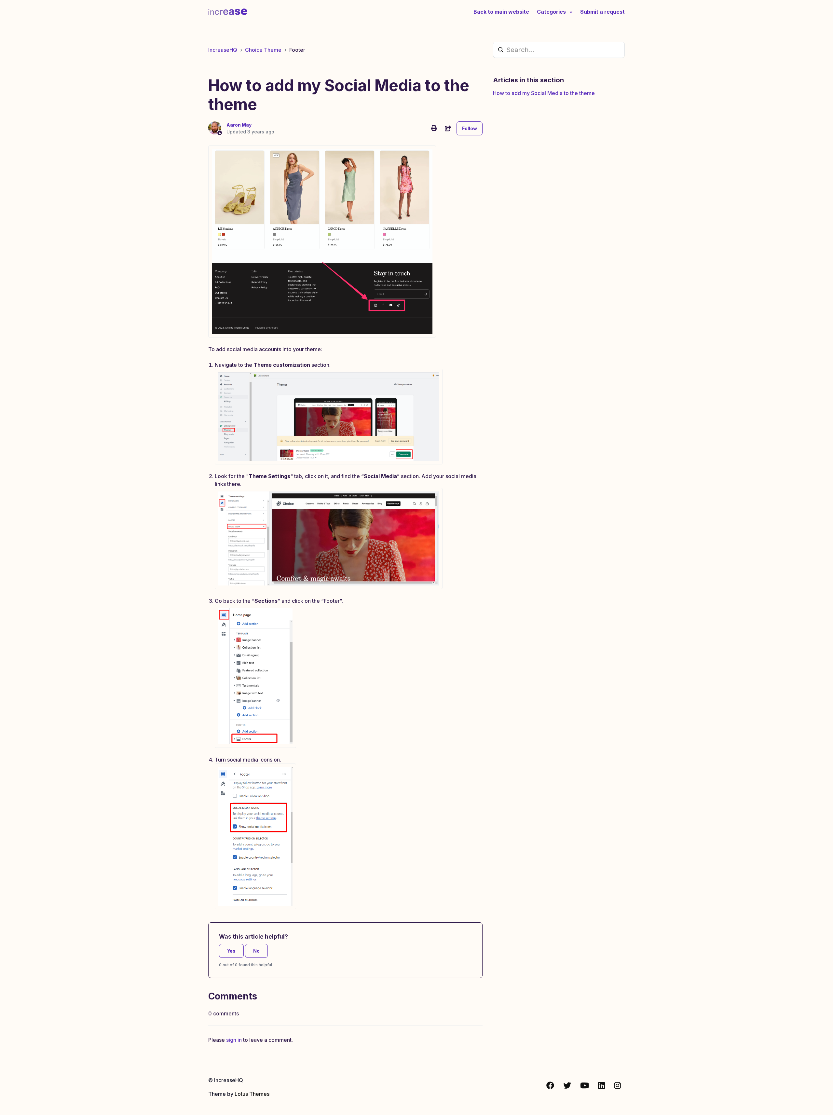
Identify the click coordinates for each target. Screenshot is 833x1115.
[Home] (228, 11)
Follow (469, 128)
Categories (552, 11)
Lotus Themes (252, 1094)
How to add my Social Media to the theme (544, 93)
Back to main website (501, 11)
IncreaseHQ (222, 50)
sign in (234, 1040)
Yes (231, 951)
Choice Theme (263, 50)
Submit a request (602, 11)
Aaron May (239, 125)
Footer (297, 50)
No (256, 951)
